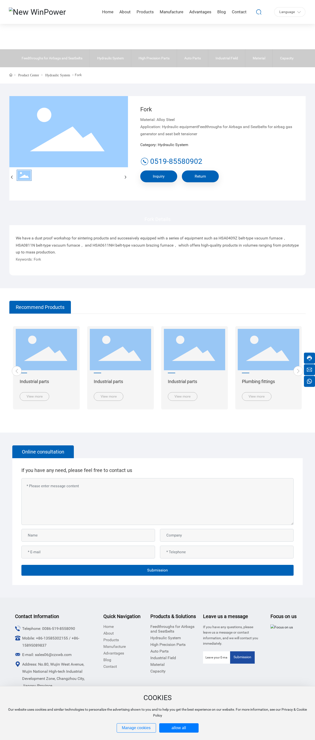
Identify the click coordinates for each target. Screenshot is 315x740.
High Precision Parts (154, 58)
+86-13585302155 (52, 638)
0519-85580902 (176, 161)
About (108, 633)
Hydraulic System (110, 58)
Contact (110, 666)
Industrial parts (34, 381)
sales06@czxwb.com (53, 654)
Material (259, 58)
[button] (17, 371)
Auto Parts (192, 58)
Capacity (287, 58)
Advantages (113, 653)
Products (111, 640)
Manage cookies (136, 728)
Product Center (28, 75)
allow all (179, 728)
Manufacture (114, 646)
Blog (107, 659)
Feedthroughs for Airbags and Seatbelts (52, 58)
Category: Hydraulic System (164, 144)
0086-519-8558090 (58, 628)
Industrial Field (227, 58)
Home (108, 626)
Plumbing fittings (258, 381)
